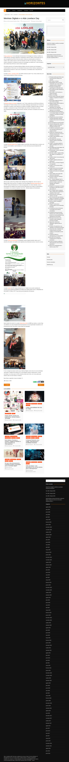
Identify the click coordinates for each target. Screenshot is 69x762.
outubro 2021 (48, 647)
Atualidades (19, 10)
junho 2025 (48, 542)
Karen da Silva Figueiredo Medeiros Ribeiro (12, 21)
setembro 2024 (49, 564)
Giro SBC (31, 10)
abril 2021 (48, 662)
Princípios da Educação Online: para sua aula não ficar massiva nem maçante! (57, 78)
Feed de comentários (51, 262)
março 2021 (48, 665)
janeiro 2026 (48, 524)
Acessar (48, 257)
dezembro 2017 (49, 715)
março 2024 (48, 579)
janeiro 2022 (48, 642)
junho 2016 (48, 753)
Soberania (28, 405)
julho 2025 (48, 539)
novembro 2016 (49, 743)
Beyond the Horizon (14, 436)
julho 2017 (48, 728)
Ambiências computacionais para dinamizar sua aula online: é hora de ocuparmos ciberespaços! (57, 133)
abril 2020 (48, 693)
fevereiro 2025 (48, 552)
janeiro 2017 (48, 740)
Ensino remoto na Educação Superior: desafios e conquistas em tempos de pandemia (57, 98)
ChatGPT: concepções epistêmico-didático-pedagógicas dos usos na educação (56, 144)
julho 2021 (48, 655)
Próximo (40, 384)
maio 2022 (48, 635)
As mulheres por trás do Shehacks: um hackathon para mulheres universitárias (56, 209)
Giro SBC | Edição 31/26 (51, 52)
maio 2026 (48, 514)
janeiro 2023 (48, 615)
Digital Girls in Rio (23, 323)
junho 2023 (48, 602)
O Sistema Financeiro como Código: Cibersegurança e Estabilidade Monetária (32, 441)
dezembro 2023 (49, 587)
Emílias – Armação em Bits (13, 73)
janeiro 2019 (48, 705)
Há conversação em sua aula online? (57, 122)
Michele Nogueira (30, 410)
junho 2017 (48, 730)
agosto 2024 (48, 567)
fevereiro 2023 (48, 612)
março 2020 (48, 695)
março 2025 (48, 549)
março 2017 (48, 738)
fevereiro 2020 (48, 698)
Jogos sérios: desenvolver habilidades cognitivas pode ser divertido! (56, 223)
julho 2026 (48, 509)
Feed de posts (49, 259)
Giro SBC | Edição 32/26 (51, 49)
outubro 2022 (48, 622)
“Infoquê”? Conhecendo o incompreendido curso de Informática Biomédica (57, 205)
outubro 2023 (48, 592)
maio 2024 (48, 574)
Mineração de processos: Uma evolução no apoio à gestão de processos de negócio (55, 219)
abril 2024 (48, 577)
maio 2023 (48, 605)
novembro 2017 (49, 718)
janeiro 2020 (48, 700)
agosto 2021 (48, 652)
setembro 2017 (49, 723)
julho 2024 (48, 569)
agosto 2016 (48, 748)
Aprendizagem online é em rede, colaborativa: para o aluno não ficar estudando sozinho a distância (56, 84)
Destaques (26, 10)
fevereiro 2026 (48, 522)
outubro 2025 (48, 532)
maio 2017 (48, 733)
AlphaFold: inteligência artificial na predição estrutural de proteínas (55, 44)
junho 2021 (48, 657)
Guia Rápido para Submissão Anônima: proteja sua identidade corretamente (56, 140)
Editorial (8, 10)
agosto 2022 (48, 627)
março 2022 (48, 637)
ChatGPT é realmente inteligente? (56, 199)
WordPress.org (50, 264)
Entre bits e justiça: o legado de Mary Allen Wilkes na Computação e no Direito (57, 154)
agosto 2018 (48, 710)
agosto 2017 (48, 725)
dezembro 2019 (49, 703)
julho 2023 (48, 600)
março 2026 (48, 519)
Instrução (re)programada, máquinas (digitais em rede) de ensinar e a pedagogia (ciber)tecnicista (56, 125)
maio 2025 (48, 544)
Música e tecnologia (53, 94)
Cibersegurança (34, 403)
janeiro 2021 (48, 670)
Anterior (7, 384)
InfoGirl (9, 288)
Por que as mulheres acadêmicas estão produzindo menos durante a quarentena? (56, 243)
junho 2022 (48, 632)
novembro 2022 (49, 620)
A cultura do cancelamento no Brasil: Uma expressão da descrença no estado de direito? (57, 129)
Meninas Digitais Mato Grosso (37, 183)
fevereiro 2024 (48, 582)
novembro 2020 (49, 675)
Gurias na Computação (12, 240)
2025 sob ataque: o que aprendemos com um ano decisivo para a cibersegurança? (34, 467)
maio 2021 (48, 660)
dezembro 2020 (49, 672)
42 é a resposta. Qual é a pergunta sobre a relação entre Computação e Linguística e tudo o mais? (57, 191)
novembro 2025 (49, 529)
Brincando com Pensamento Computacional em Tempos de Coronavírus (55, 238)
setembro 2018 (49, 708)
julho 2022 (48, 630)
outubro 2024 (48, 562)
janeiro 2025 (48, 554)
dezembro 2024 (49, 557)
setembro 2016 (49, 745)
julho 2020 (48, 685)
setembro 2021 (49, 650)
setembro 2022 (49, 625)
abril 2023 (48, 607)
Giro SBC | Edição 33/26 (51, 47)
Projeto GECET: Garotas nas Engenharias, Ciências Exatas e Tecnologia (12, 417)
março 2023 (48, 610)
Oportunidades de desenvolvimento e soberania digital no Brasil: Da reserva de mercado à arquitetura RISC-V (55, 56)
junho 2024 (48, 572)
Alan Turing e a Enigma (54, 81)
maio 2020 (48, 690)
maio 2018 (48, 713)
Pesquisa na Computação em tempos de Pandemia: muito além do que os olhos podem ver (57, 187)
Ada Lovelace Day (8, 55)
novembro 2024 (49, 559)
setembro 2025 (49, 534)
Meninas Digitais (39, 21)
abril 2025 (48, 547)
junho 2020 (48, 688)
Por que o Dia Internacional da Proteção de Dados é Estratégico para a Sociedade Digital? (13, 464)
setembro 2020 (49, 680)
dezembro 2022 (49, 617)
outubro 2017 (48, 720)
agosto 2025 (48, 537)
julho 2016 (48, 750)
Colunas (13, 10)
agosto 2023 (48, 597)
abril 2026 (48, 517)
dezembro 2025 (49, 527)
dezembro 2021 (49, 645)
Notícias (13, 413)
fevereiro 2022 (48, 640)
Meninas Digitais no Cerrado (11, 103)
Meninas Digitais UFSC (12, 144)
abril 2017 (48, 735)
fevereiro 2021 (48, 667)
